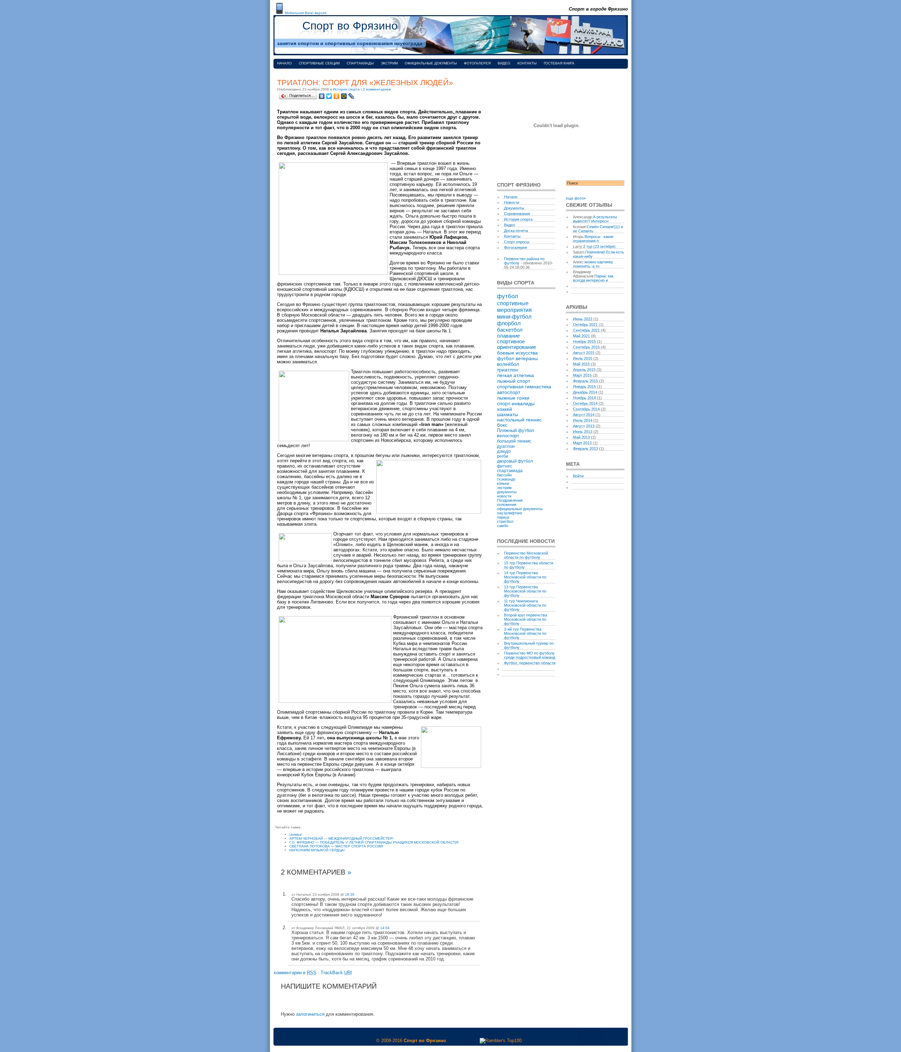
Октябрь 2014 (585, 403)
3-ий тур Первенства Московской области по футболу (525, 633)
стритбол (505, 521)
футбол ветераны (517, 358)
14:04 (385, 928)
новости (504, 496)
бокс (502, 425)
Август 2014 (583, 415)
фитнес (504, 466)
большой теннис (514, 441)
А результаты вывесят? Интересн (595, 219)
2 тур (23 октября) (599, 246)
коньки (503, 483)
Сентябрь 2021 (586, 330)
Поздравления (510, 500)
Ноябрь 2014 (584, 398)
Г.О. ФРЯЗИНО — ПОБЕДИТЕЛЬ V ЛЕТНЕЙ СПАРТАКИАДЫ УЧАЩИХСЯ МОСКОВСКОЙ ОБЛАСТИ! (374, 842)
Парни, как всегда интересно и (593, 278)
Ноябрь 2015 (584, 341)
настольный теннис (519, 419)
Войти (578, 476)
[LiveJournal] (351, 96)
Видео (504, 63)
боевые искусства (517, 353)
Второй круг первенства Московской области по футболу (525, 619)
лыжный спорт (513, 381)
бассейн (504, 475)
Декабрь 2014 (585, 392)
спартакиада (510, 470)
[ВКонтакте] (322, 96)
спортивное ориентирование (516, 344)
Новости (511, 202)
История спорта (346, 89)
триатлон (507, 369)
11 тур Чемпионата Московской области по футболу (525, 605)
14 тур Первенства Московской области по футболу (525, 577)
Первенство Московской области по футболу (526, 555)
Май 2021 (581, 336)
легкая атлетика (515, 375)
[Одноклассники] (336, 96)
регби (502, 456)
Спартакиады (360, 63)
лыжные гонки (513, 398)
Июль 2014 (582, 420)
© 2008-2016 (389, 1040)
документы (507, 492)
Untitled (295, 835)
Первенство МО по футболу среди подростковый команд (529, 655)
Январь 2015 (584, 386)
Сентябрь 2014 (586, 409)
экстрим (504, 488)
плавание (508, 336)
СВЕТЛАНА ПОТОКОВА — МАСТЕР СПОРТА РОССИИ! (336, 846)
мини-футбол (514, 316)
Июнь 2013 (582, 432)
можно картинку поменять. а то (593, 264)
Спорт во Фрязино (350, 25)
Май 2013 (581, 437)
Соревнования (517, 214)
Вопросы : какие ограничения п (593, 238)
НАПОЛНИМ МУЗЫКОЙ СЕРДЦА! (317, 850)
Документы (514, 208)
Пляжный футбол (515, 430)
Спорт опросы (516, 242)
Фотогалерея (477, 63)
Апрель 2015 (584, 370)
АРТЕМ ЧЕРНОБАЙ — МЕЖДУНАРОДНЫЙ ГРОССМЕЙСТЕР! (341, 838)
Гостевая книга (559, 63)
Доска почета (516, 230)
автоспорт (508, 392)
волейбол (508, 364)
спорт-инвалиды (516, 403)
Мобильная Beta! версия (305, 13)
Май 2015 (581, 364)
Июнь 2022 (582, 319)
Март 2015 (582, 375)
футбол (507, 296)
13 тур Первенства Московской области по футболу (525, 591)
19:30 (349, 894)
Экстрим (389, 63)
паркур (503, 517)
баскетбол (510, 330)
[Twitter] (329, 96)
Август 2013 (583, 426)
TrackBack (336, 972)
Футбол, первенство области (529, 663)
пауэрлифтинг (509, 513)
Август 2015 (583, 353)
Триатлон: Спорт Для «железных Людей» (365, 82)
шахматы (507, 414)
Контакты (527, 63)
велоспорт (508, 435)
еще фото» (576, 198)
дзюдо (504, 451)
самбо (502, 526)
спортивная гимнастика (524, 386)
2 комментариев (377, 89)
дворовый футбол (515, 461)
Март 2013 (582, 443)
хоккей (504, 409)
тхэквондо (506, 479)
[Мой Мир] (344, 96)
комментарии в (295, 972)
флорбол (509, 323)
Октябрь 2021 (585, 325)
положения (506, 504)
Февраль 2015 (585, 381)
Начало (284, 63)
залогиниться (310, 1014)
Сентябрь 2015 (586, 347)
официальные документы (520, 509)
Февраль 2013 (585, 448)
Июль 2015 (582, 358)
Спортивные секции (319, 63)
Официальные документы (431, 63)
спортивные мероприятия (514, 306)
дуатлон (506, 446)
